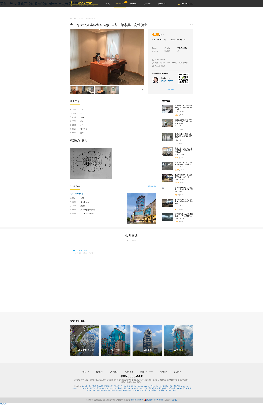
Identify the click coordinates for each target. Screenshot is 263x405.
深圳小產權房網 (175, 386)
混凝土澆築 (172, 390)
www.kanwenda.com (78, 388)
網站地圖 (3, 404)
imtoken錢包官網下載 (103, 390)
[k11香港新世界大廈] (84, 340)
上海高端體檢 (164, 386)
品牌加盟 (117, 386)
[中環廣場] (178, 340)
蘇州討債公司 (163, 390)
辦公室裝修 (124, 386)
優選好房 (120, 4)
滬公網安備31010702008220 (155, 400)
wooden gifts (184, 386)
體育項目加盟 (108, 386)
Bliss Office (73, 18)
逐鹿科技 (174, 400)
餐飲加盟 (100, 386)
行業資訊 (163, 372)
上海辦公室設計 (152, 390)
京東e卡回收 (144, 388)
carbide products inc (143, 386)
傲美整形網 (132, 386)
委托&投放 (162, 4)
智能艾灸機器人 (182, 388)
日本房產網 (92, 386)
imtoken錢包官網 (116, 390)
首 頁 (108, 4)
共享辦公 (148, 4)
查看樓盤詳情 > (151, 186)
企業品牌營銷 (161, 388)
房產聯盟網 (152, 388)
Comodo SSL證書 (133, 388)
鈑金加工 (84, 386)
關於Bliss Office (146, 372)
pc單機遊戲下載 (90, 388)
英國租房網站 (127, 390)
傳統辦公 (134, 4)
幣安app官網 (154, 386)
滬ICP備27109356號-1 (137, 400)
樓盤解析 (177, 372)
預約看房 (170, 89)
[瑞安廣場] (115, 340)
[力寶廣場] (147, 340)
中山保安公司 (122, 388)
